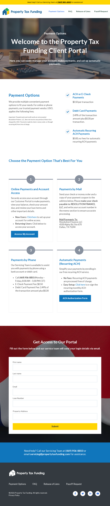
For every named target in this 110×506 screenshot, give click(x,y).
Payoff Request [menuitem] (74, 484)
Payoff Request (101, 11)
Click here (32, 217)
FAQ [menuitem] (35, 484)
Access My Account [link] (24, 234)
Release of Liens (83, 11)
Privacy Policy (14, 495)
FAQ (70, 11)
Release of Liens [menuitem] (51, 484)
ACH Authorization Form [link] (75, 298)
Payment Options (56, 11)
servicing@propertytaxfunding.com (50, 454)
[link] (22, 11)
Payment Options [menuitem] (17, 484)
